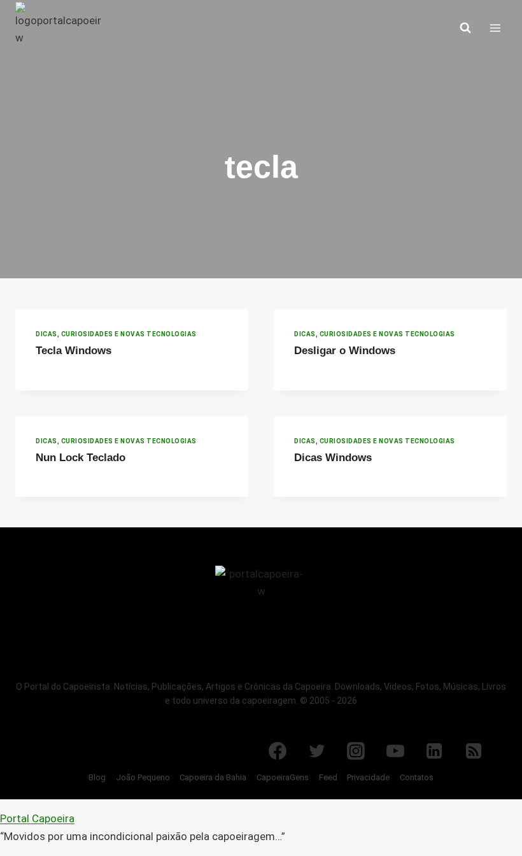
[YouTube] (395, 751)
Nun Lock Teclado (80, 458)
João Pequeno (143, 777)
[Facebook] (277, 751)
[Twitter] (317, 751)
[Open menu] (495, 28)
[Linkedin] (434, 751)
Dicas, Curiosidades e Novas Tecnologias (116, 334)
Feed (328, 777)
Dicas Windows (333, 458)
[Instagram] (356, 751)
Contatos (417, 777)
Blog (97, 777)
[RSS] (473, 751)
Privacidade (368, 777)
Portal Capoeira (37, 818)
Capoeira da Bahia (213, 777)
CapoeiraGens (283, 777)
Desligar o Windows (344, 351)
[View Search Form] (465, 28)
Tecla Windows (73, 351)
